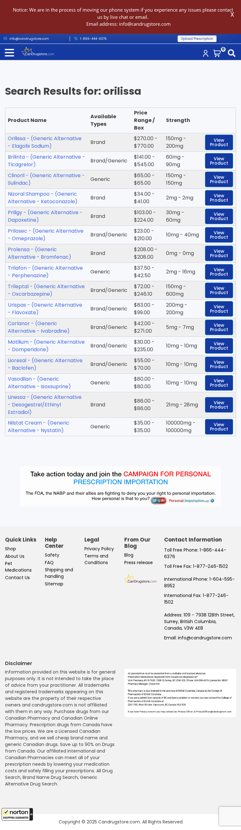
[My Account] (207, 54)
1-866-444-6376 (93, 38)
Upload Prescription (197, 38)
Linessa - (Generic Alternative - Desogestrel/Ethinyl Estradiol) (45, 405)
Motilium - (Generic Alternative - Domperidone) (46, 345)
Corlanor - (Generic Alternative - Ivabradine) (39, 327)
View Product (219, 142)
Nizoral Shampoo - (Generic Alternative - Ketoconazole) (43, 197)
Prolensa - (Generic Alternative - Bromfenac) (39, 253)
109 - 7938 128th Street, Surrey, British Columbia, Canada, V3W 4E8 (199, 621)
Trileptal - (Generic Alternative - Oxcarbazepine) (46, 290)
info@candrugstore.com (205, 638)
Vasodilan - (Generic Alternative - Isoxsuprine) (39, 382)
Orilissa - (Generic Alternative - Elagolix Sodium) (45, 142)
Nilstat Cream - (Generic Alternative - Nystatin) (38, 426)
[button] (17, 814)
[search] (233, 54)
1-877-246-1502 (210, 566)
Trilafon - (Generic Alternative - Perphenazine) (45, 271)
